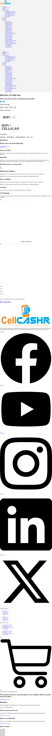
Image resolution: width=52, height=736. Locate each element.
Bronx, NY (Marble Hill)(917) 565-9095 (10, 44)
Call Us (4, 20)
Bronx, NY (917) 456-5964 (8, 22)
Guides (4, 9)
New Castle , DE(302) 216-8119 (9, 36)
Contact (4, 18)
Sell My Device (6, 7)
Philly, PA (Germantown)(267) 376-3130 (10, 41)
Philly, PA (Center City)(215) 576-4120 (10, 34)
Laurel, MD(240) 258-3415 (8, 46)
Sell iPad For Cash (9, 14)
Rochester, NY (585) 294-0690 (8, 24)
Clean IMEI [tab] (2, 729)
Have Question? (5, 302)
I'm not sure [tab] (2, 731)
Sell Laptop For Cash (10, 15)
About (4, 6)
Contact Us (5, 614)
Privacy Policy (6, 613)
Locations (5, 17)
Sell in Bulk (7, 16)
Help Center (5, 612)
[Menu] (0, 49)
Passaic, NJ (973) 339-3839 (8, 27)
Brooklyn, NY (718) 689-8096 (8, 29)
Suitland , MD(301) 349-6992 (8, 39)
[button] (1, 101)
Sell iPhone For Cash (9, 11)
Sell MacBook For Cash (10, 12)
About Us (5, 610)
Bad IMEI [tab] (2, 730)
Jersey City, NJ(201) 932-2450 (8, 31)
